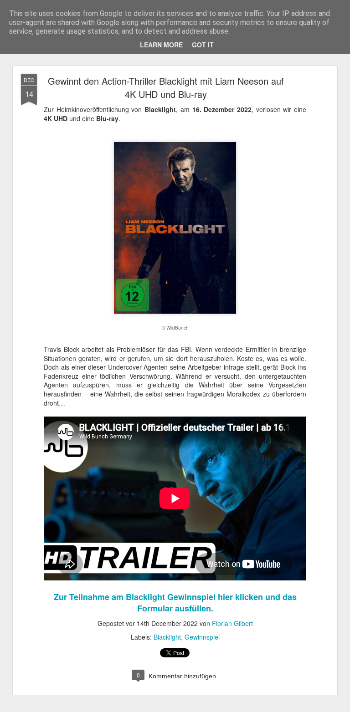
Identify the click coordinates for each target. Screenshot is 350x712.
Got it (203, 44)
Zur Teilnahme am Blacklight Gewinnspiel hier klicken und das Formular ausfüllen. (175, 602)
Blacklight (167, 636)
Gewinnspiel (202, 636)
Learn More (161, 44)
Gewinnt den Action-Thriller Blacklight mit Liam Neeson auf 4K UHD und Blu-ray (166, 87)
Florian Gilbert (232, 623)
